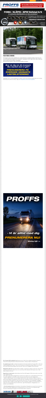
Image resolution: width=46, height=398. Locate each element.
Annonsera (44, 0)
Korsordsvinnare (27, 0)
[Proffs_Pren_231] (18, 69)
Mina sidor (37, 0)
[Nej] (44, 395)
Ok (17, 396)
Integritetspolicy (26, 396)
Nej (20, 396)
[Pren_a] (32, 5)
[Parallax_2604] (23, 220)
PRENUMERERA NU (32, 0)
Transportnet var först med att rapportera (27, 79)
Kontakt (41, 0)
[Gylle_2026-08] (23, 18)
